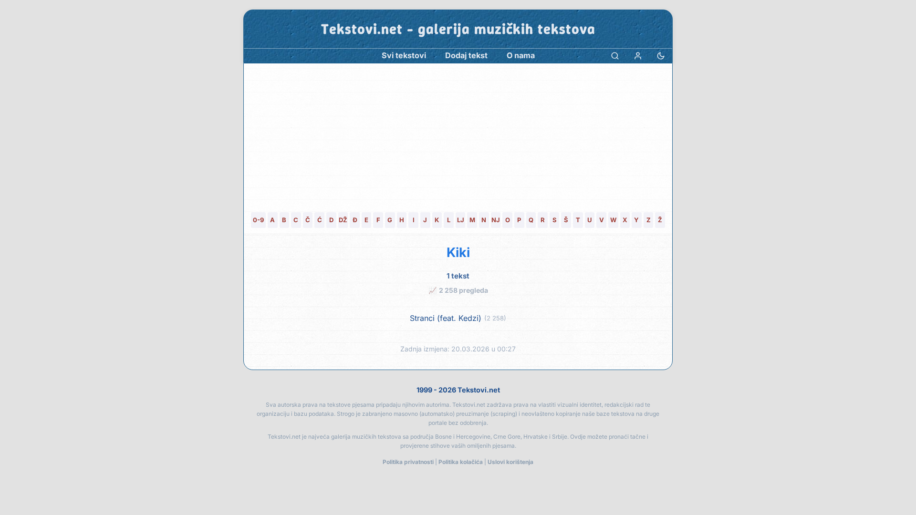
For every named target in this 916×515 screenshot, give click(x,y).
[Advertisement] (458, 135)
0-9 (258, 220)
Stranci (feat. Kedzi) (445, 318)
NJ (495, 220)
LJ (460, 220)
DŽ (343, 220)
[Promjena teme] (660, 55)
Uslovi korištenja (510, 461)
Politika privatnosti (408, 461)
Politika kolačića (460, 461)
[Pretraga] (615, 55)
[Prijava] (637, 55)
